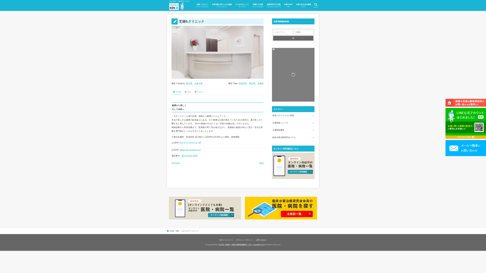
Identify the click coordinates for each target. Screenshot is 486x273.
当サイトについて (226, 240)
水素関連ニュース (280, 123)
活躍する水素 (258, 5)
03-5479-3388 (190, 156)
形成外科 (243, 83)
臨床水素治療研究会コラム (284, 137)
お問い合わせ (261, 240)
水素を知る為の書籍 (303, 5)
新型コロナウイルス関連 (283, 116)
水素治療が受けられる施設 (222, 5)
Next (261, 163)
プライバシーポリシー (244, 240)
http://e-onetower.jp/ (188, 143)
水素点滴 (198, 83)
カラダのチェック (242, 5)
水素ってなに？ (202, 5)
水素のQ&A (288, 5)
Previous (175, 163)
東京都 (189, 83)
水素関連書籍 (278, 130)
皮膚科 (260, 83)
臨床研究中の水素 (274, 5)
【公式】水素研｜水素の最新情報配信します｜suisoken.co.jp (241, 245)
